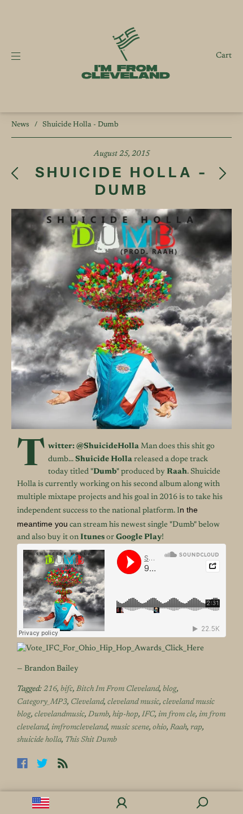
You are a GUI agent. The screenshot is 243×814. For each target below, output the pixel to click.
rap (196, 728)
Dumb (98, 715)
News (20, 124)
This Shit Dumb (91, 740)
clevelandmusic (59, 715)
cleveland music (133, 702)
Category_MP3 (42, 702)
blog (170, 689)
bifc (66, 689)
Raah (178, 728)
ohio (160, 728)
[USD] (40, 802)
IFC (148, 715)
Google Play (139, 537)
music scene (130, 728)
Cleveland (87, 702)
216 (50, 689)
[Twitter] (42, 763)
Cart (224, 56)
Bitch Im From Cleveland (117, 689)
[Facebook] (22, 763)
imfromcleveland (79, 728)
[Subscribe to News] (63, 763)
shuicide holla (39, 740)
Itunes (92, 537)
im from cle (177, 715)
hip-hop (125, 715)
